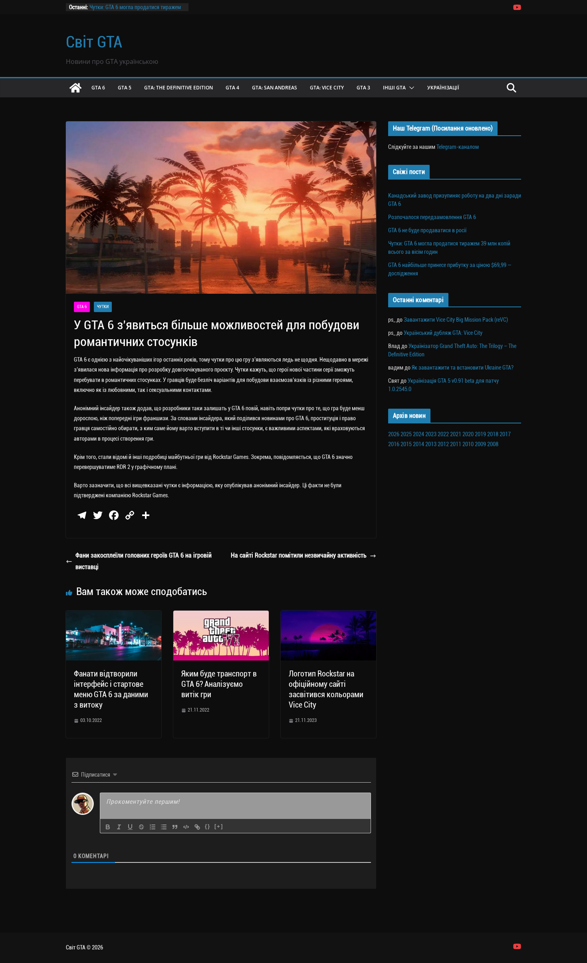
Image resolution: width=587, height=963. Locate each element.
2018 (492, 434)
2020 (468, 434)
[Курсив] (119, 827)
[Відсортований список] (152, 827)
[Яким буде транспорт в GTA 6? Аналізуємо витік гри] (221, 616)
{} (207, 826)
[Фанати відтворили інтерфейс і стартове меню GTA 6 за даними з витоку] (113, 616)
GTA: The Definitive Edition (178, 87)
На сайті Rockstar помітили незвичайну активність (299, 555)
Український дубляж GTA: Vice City (443, 333)
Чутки (103, 307)
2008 (492, 444)
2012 (443, 444)
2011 (455, 444)
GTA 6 (98, 87)
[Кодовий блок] (186, 827)
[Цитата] (174, 827)
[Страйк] (141, 827)
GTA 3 (363, 87)
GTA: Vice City (327, 87)
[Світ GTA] (75, 87)
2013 (430, 444)
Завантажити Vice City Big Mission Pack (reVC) (456, 319)
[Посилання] (197, 827)
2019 (480, 434)
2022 (443, 434)
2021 (455, 434)
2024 (418, 434)
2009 (480, 444)
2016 (393, 444)
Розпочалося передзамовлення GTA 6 (432, 217)
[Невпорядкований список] (163, 827)
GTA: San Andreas (274, 87)
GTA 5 (124, 87)
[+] (218, 826)
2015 (406, 444)
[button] (410, 88)
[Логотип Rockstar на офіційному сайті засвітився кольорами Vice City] (328, 616)
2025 (406, 434)
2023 (430, 434)
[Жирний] (107, 827)
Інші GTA (394, 87)
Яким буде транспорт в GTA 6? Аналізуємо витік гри (219, 684)
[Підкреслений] (130, 827)
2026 (393, 434)
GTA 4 (232, 87)
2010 (468, 444)
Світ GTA (94, 42)
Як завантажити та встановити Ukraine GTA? (463, 367)
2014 (418, 444)
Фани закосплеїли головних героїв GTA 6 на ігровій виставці (143, 561)
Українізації (443, 87)
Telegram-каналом (457, 147)
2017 (505, 434)
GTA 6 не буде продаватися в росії (427, 230)
